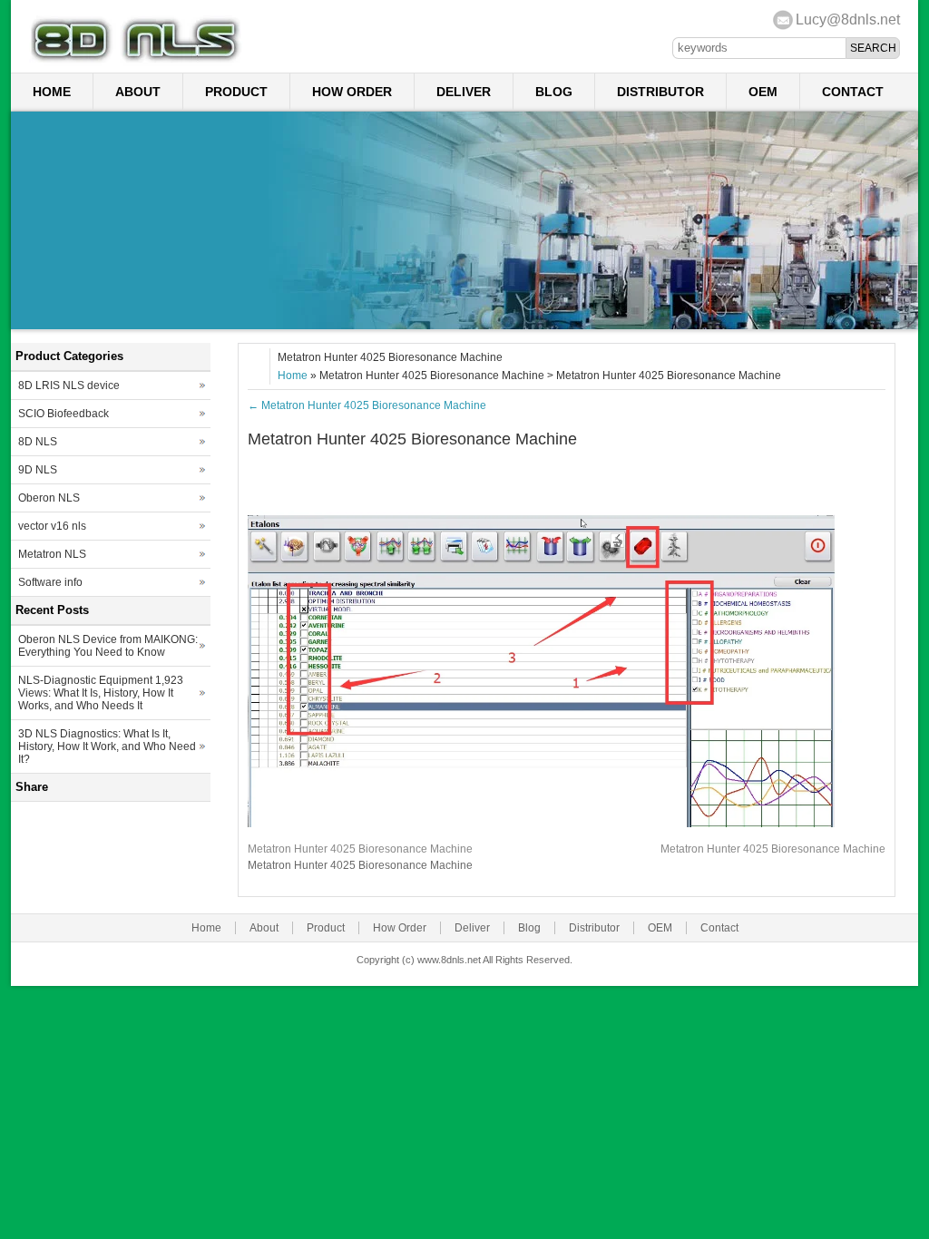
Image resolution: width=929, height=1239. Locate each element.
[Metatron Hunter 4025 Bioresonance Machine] (566, 823)
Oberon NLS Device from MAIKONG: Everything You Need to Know (108, 646)
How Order (352, 91)
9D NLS (37, 469)
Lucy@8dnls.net (848, 19)
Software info (50, 582)
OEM (762, 91)
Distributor (660, 91)
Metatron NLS (52, 554)
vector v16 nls (52, 526)
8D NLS (37, 441)
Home (52, 91)
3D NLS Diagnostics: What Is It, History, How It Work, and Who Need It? (107, 746)
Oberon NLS (49, 498)
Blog (553, 91)
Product (236, 91)
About (138, 91)
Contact (853, 91)
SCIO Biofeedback (63, 413)
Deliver (463, 91)
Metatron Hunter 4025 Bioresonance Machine (367, 405)
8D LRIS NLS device (69, 385)
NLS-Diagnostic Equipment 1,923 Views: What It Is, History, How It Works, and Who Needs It (100, 693)
